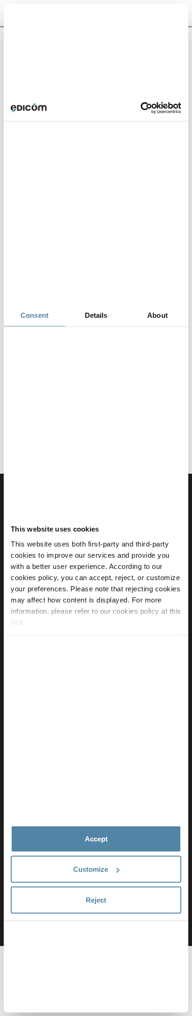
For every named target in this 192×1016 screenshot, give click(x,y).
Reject (96, 900)
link (17, 622)
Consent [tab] (34, 315)
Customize (90, 869)
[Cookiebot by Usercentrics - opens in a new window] (140, 108)
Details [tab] (96, 315)
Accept (96, 838)
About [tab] (157, 315)
